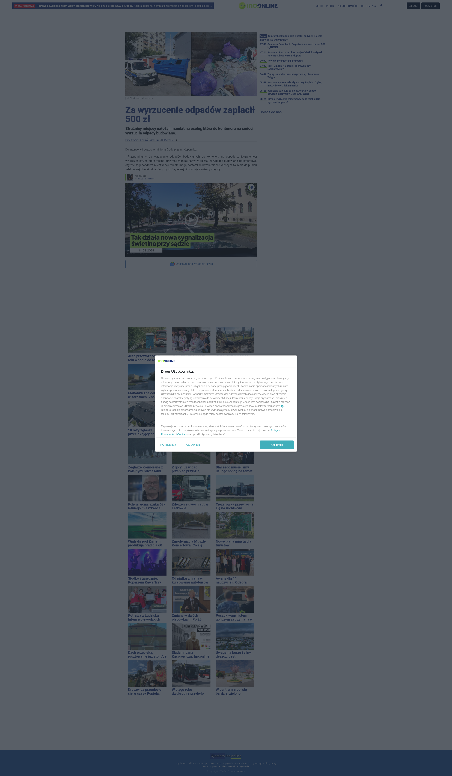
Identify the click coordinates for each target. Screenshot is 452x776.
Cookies (182, 434)
